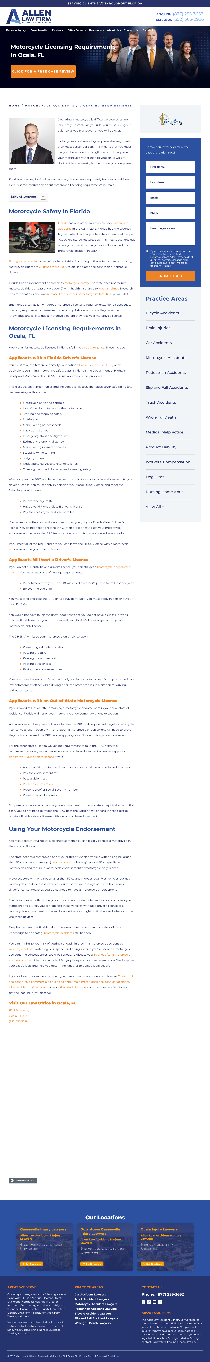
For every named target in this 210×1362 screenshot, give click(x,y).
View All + (155, 506)
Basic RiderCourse (92, 365)
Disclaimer (113, 1356)
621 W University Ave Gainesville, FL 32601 (104, 1249)
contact (27, 960)
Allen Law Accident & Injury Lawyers (40, 1237)
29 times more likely (53, 267)
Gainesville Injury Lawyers (43, 1229)
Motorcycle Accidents (50, 105)
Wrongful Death (161, 417)
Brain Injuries (158, 328)
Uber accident (18, 987)
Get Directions (33, 1264)
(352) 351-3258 (18, 1021)
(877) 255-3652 (188, 13)
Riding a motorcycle (23, 261)
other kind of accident (73, 987)
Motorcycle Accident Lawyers (96, 1304)
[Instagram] (160, 1302)
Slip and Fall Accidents (167, 387)
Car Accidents (159, 342)
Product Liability (161, 447)
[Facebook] (143, 1302)
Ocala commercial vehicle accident (46, 982)
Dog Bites (155, 477)
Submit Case (170, 276)
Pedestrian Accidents (166, 372)
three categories (93, 347)
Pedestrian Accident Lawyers (96, 1309)
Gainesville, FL (57, 1356)
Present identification (38, 784)
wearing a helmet (21, 949)
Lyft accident (39, 987)
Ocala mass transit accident (91, 982)
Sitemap (101, 1356)
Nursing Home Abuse (166, 492)
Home (14, 105)
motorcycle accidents (59, 933)
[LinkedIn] (149, 1302)
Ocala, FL (72, 1356)
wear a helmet (109, 288)
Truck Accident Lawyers (92, 1299)
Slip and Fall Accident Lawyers (96, 1318)
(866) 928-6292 (91, 1253)
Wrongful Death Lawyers (93, 1323)
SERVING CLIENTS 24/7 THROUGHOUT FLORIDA (105, 3)
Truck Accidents (161, 402)
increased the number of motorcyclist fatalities (78, 294)
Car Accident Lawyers (90, 1294)
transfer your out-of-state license (31, 757)
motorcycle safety (76, 283)
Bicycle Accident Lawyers (93, 1313)
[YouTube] (154, 1302)
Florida (63, 223)
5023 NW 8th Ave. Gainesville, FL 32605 (43, 1245)
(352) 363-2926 (188, 19)
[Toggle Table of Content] (41, 197)
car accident (120, 982)
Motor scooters (62, 862)
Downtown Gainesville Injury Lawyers (100, 1231)
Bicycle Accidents (162, 313)
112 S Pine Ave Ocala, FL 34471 (159, 1245)
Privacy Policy (87, 1356)
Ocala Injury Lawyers (159, 1229)
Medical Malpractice (164, 432)
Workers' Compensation (168, 462)
